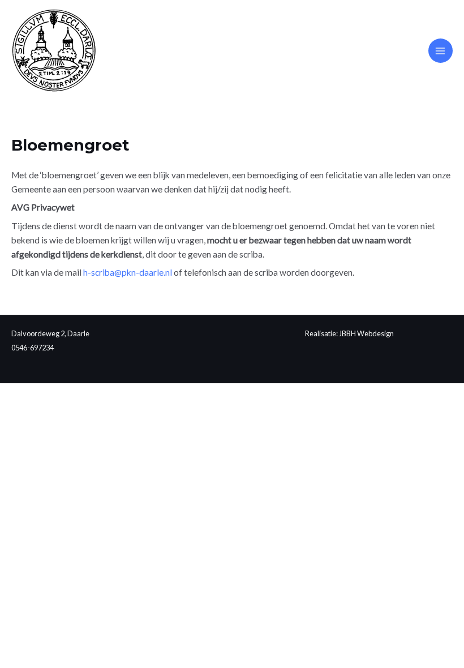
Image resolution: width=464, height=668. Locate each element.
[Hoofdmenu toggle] (440, 50)
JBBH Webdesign (366, 333)
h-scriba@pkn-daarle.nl (127, 272)
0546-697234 (32, 347)
